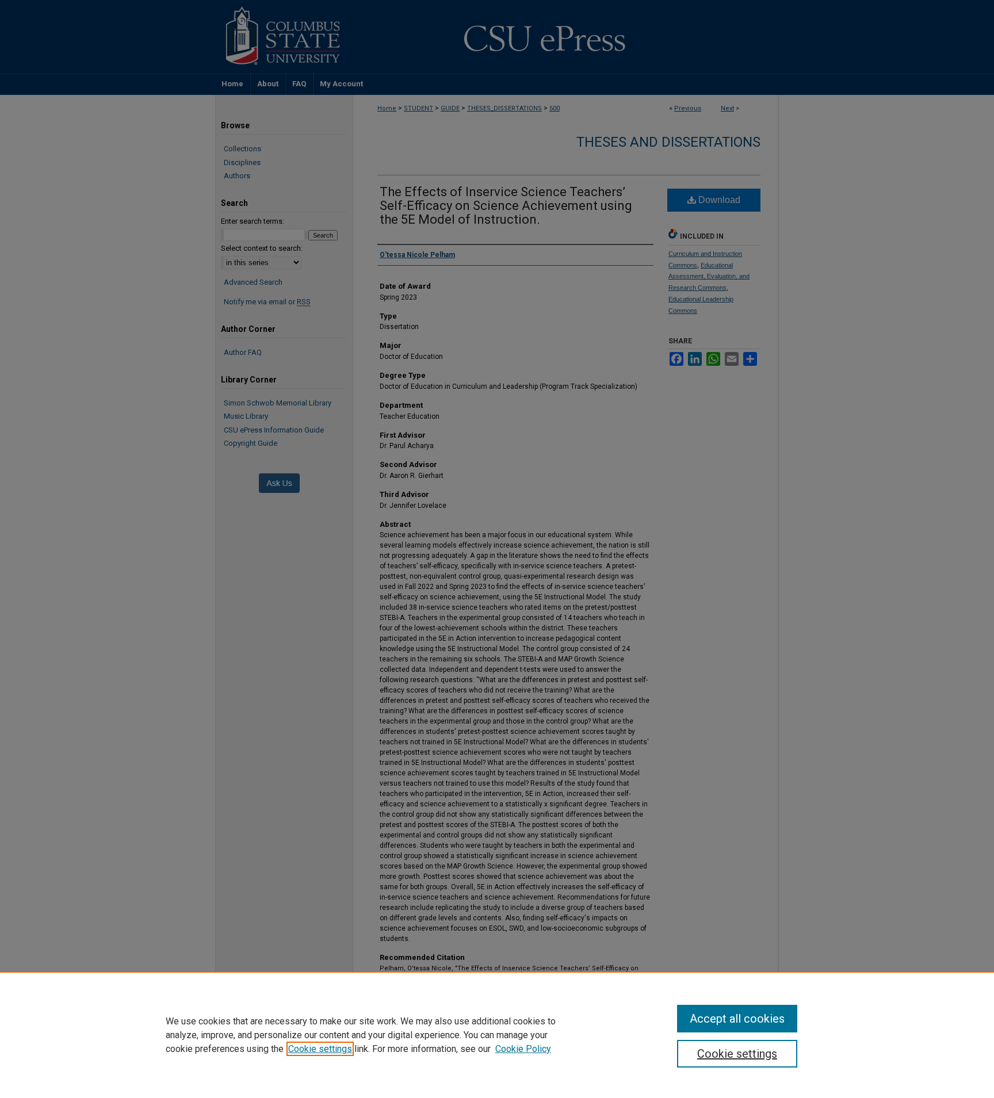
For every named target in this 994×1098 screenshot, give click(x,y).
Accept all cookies (737, 1019)
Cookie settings (320, 1048)
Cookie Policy (523, 1048)
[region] (497, 1034)
